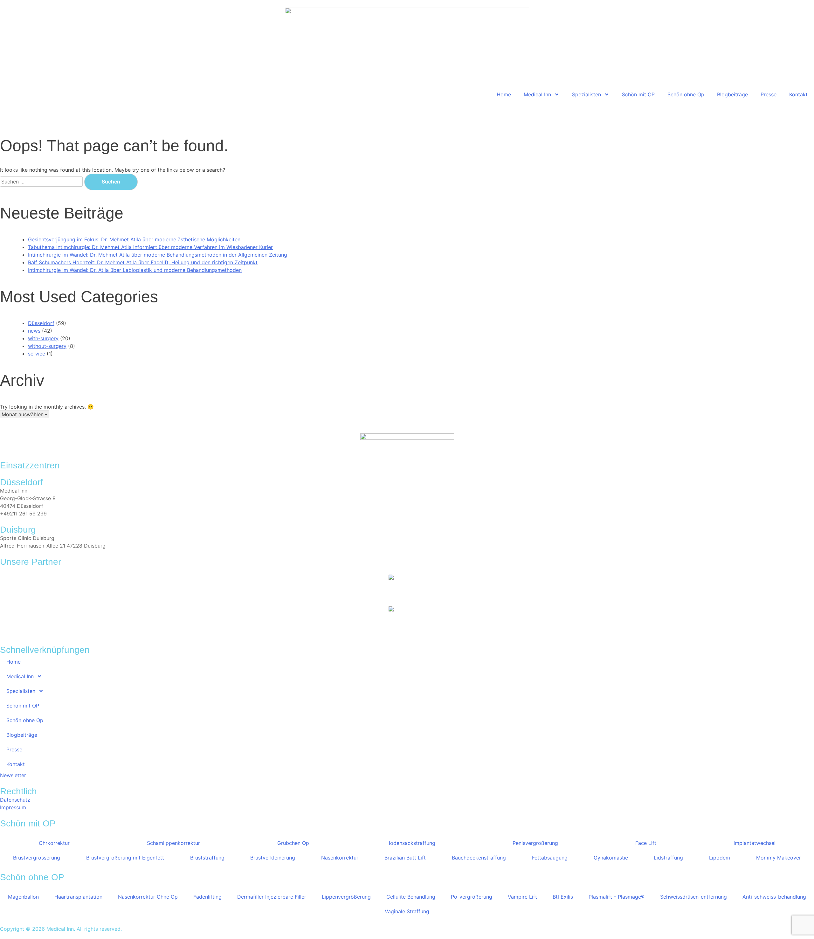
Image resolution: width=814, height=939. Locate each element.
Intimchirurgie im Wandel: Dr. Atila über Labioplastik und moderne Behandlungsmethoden (135, 270)
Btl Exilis (563, 897)
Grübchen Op (293, 843)
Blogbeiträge (732, 94)
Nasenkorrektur (339, 857)
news (34, 331)
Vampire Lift (522, 897)
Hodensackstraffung (410, 843)
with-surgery (43, 338)
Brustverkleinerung (272, 857)
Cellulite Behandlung (410, 897)
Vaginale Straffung (407, 911)
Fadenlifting (207, 897)
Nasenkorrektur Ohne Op (148, 897)
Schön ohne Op (685, 94)
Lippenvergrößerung (346, 897)
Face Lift (645, 843)
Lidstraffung (668, 857)
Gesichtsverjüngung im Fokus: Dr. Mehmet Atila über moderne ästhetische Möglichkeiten (134, 239)
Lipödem (719, 857)
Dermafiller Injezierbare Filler (271, 897)
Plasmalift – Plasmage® (617, 897)
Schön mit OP (638, 94)
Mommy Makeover (778, 857)
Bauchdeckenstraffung (479, 857)
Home (504, 94)
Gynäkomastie (611, 857)
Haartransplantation (78, 897)
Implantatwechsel (755, 843)
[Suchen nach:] (42, 181)
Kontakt (798, 94)
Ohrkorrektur (54, 843)
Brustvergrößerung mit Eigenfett (125, 857)
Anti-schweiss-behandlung (774, 897)
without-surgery (47, 346)
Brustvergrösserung (36, 857)
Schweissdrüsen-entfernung (693, 897)
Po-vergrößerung (471, 897)
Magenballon (23, 897)
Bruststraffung (207, 857)
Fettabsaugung (550, 857)
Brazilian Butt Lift (405, 857)
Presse (768, 94)
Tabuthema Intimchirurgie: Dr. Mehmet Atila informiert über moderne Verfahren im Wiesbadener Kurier (150, 247)
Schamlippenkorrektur (173, 843)
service (36, 353)
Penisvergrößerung (535, 843)
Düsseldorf (41, 323)
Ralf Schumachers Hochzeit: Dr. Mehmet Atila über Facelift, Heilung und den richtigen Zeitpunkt (143, 262)
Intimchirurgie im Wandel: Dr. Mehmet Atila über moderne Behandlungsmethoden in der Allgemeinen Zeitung (157, 255)
